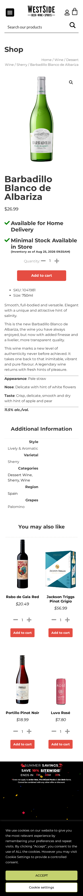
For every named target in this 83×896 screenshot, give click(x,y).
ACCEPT (41, 875)
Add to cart (41, 275)
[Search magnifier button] (72, 26)
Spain (13, 493)
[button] (10, 12)
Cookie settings (41, 887)
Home (46, 60)
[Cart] (75, 11)
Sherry (22, 65)
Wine (58, 60)
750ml (27, 295)
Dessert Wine (20, 475)
